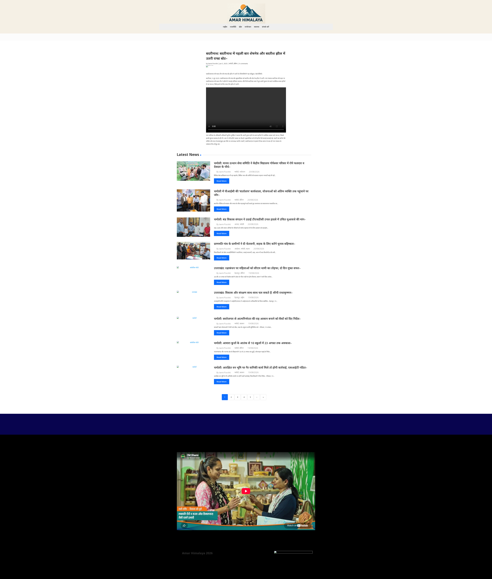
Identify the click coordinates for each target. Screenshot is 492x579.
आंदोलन (237, 249)
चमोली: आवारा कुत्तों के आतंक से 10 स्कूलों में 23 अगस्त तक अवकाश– (253, 343)
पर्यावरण (242, 172)
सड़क (248, 249)
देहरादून (237, 273)
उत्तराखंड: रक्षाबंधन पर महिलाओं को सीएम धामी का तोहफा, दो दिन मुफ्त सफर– (257, 268)
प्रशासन (242, 323)
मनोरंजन (248, 27)
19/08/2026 (254, 273)
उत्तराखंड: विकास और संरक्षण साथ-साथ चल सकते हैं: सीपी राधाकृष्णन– (253, 292)
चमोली (231, 63)
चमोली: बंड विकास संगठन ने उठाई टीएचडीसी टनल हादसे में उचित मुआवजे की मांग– (260, 219)
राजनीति (233, 27)
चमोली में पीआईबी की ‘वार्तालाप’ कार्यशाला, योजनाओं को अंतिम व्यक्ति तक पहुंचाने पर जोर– (261, 193)
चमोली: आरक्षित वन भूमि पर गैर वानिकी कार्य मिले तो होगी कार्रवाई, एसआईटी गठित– (260, 367)
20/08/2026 (254, 172)
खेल (240, 27)
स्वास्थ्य (256, 27)
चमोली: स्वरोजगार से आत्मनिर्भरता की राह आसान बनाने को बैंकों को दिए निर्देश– (257, 318)
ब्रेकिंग (235, 63)
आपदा (236, 224)
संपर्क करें (265, 27)
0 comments (243, 63)
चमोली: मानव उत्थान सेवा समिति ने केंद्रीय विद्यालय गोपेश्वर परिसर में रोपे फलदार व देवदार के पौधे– (259, 165)
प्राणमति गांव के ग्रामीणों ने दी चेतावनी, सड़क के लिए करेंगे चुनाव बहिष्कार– (254, 244)
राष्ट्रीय (225, 27)
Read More (222, 181)
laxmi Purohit (213, 63)
